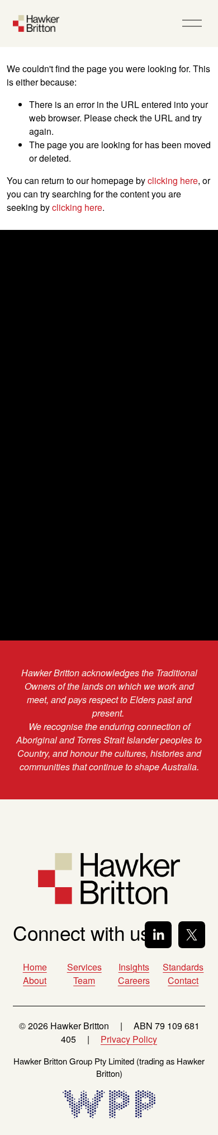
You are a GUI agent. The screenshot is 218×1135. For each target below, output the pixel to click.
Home (35, 966)
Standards (183, 966)
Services (84, 966)
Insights (134, 966)
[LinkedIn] (158, 934)
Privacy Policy (129, 1039)
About (34, 980)
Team (84, 980)
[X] (191, 934)
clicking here (173, 180)
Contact (183, 980)
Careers (134, 980)
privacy (88, 575)
